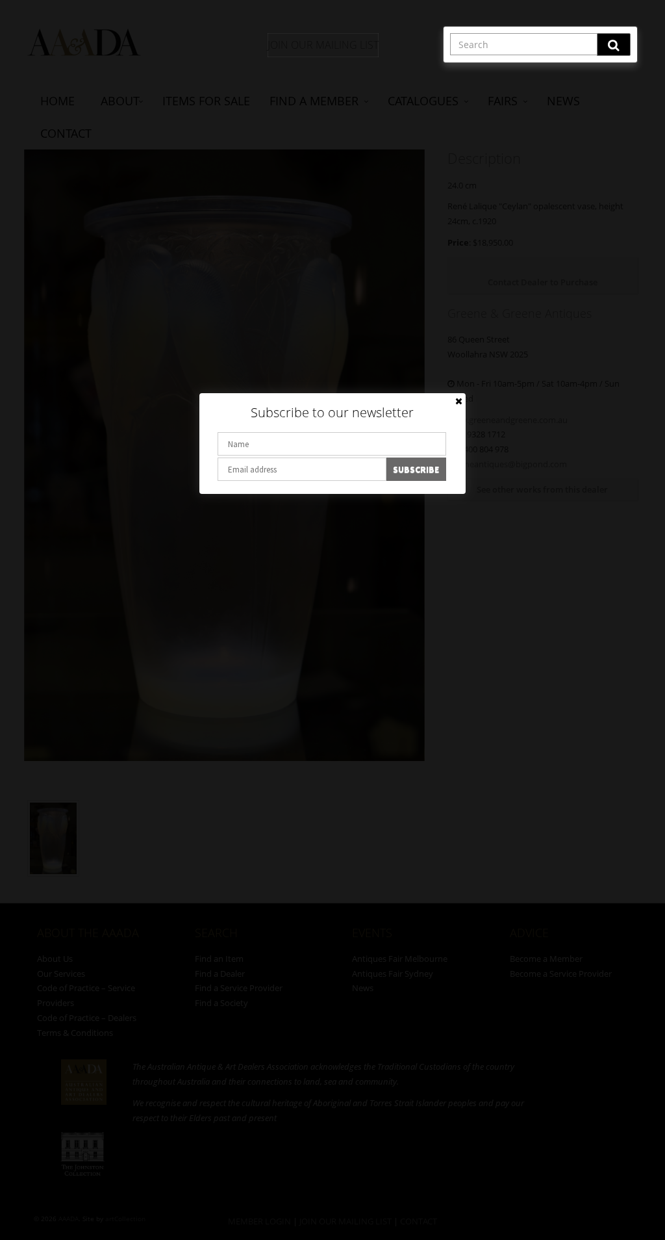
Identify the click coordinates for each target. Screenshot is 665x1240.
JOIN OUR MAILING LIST (323, 45)
